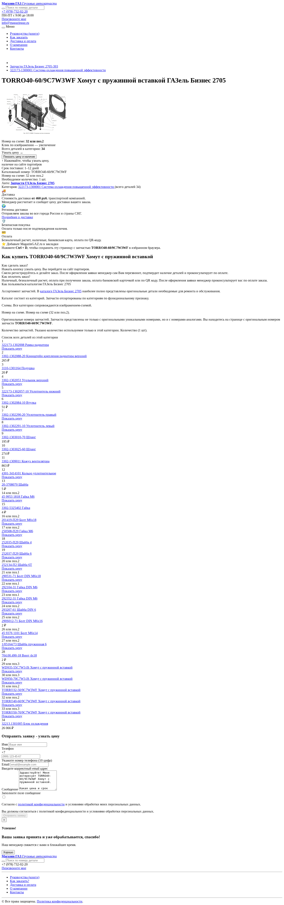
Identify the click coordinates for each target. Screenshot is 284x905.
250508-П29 (10, 531)
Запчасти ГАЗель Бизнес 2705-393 (34, 66)
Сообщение (10, 789)
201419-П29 (10, 520)
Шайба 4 (25, 542)
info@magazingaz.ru (15, 23)
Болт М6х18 (27, 520)
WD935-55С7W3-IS (16, 667)
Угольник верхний (35, 380)
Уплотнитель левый (40, 426)
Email (5, 764)
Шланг (31, 437)
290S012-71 (10, 621)
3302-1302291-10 (14, 426)
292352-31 (9, 598)
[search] (3, 861)
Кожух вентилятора (35, 461)
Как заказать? (19, 881)
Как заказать (19, 37)
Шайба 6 (25, 553)
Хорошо (8, 852)
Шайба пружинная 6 (32, 644)
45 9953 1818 (11, 496)
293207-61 (9, 609)
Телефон (8, 748)
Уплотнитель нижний (45, 391)
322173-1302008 (13, 345)
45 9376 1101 (11, 633)
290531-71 (9, 576)
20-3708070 (10, 484)
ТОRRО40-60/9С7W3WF (20, 701)
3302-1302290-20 (14, 414)
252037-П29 (10, 553)
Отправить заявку (14, 815)
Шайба (23, 484)
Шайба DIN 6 (26, 609)
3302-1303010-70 (14, 437)
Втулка (31, 402)
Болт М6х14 (29, 633)
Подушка (28, 368)
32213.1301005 (12, 723)
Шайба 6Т (25, 565)
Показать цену (12, 348)
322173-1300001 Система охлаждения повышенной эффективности (58, 70)
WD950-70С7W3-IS (16, 678)
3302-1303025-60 (14, 449)
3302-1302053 (12, 380)
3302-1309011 (12, 461)
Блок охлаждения (35, 723)
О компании (18, 45)
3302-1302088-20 (14, 356)
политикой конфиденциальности (41, 804)
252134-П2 (10, 565)
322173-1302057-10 (16, 391)
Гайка (26, 508)
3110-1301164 (11, 368)
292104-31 (9, 587)
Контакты (17, 48)
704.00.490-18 (12, 655)
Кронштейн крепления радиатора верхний (56, 356)
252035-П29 (10, 542)
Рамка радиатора (37, 345)
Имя (5, 744)
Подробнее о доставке (17, 217)
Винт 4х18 (29, 655)
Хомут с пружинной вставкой (51, 667)
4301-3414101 (12, 473)
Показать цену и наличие (19, 156)
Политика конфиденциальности (59, 901)
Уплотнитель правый (41, 414)
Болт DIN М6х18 (29, 576)
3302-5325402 (12, 508)
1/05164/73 (9, 644)
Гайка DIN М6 (27, 587)
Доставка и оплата (23, 41)
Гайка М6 (28, 496)
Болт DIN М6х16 (31, 621)
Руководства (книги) (24, 33)
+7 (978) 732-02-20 (15, 11)
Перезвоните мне (14, 19)
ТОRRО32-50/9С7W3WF (20, 690)
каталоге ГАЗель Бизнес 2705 (60, 291)
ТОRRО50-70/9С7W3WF (20, 712)
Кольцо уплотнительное (39, 473)
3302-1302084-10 (14, 402)
